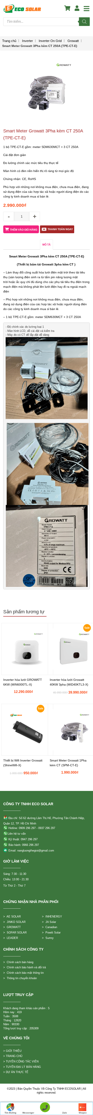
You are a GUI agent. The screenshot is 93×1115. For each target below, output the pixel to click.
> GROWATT (12, 927)
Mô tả (46, 244)
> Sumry (48, 938)
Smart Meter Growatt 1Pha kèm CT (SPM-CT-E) (68, 763)
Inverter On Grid (50, 41)
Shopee (83, 1113)
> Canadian (49, 927)
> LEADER (10, 938)
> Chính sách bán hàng (18, 962)
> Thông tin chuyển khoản (20, 978)
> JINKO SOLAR (14, 922)
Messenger (28, 1113)
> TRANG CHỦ (12, 1056)
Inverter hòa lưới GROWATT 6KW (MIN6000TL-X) (22, 682)
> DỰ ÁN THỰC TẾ (15, 1072)
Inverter (27, 41)
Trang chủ (9, 41)
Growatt (73, 41)
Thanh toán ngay (60, 229)
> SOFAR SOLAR (15, 932)
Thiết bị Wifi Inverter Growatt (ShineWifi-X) (22, 763)
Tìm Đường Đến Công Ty (10, 1113)
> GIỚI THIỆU (12, 1050)
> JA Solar (49, 922)
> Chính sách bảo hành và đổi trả (24, 967)
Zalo (64, 1113)
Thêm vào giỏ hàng (23, 229)
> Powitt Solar (51, 932)
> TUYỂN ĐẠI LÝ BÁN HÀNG (22, 1066)
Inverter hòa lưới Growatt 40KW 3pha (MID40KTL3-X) (69, 682)
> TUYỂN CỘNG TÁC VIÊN (20, 1061)
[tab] (46, 244)
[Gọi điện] (44, 1108)
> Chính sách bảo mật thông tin (23, 972)
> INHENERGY (52, 916)
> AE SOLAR (12, 916)
